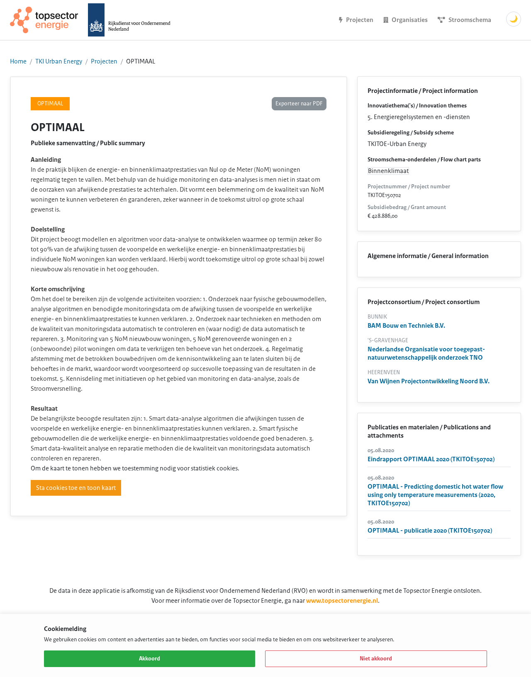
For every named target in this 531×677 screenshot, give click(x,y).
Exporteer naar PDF (299, 104)
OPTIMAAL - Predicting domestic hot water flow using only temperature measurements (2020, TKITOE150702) (435, 495)
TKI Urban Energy (58, 61)
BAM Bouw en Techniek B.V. (406, 325)
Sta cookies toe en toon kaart (76, 488)
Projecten (104, 61)
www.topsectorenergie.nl (342, 600)
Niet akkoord (376, 659)
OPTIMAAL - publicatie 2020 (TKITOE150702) (430, 530)
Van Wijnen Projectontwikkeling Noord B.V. (429, 381)
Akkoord (149, 659)
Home (18, 61)
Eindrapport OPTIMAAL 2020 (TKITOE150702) (431, 459)
